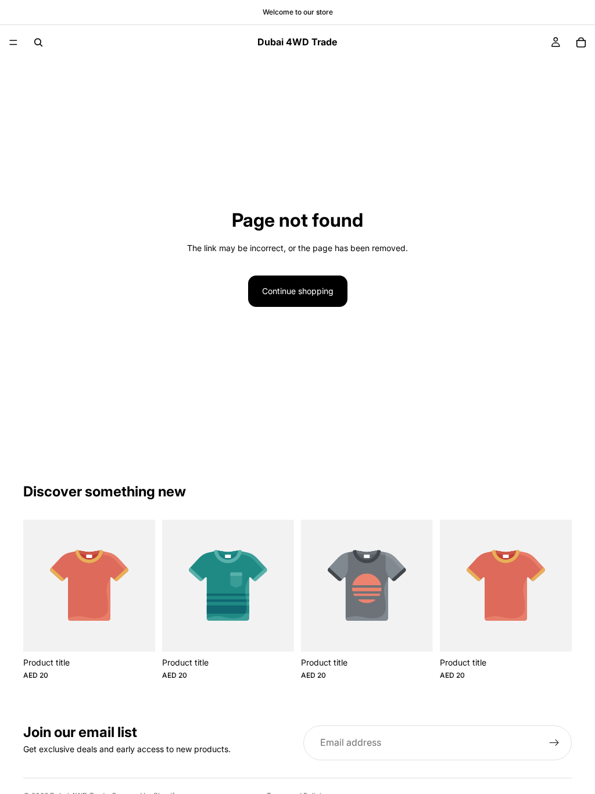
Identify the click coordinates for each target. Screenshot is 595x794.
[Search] (38, 42)
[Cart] (581, 42)
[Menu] (13, 42)
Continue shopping (298, 291)
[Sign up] (554, 743)
